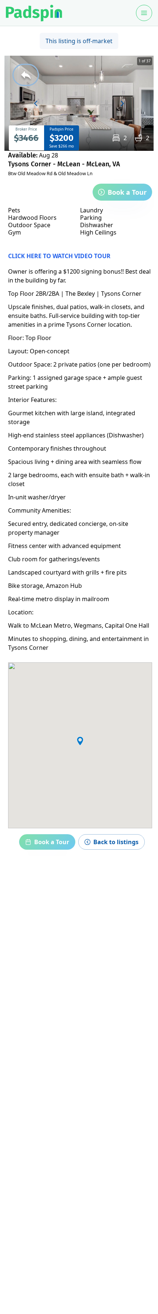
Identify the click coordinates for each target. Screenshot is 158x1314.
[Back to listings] (26, 75)
